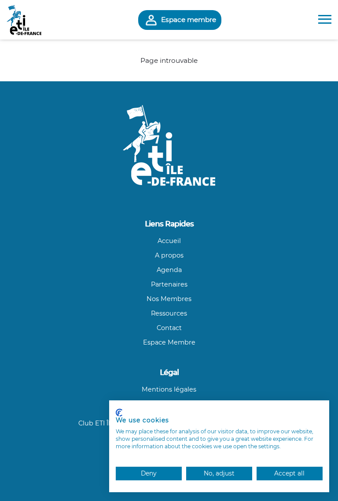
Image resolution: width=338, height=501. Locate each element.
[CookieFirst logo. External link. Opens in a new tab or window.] (119, 413)
